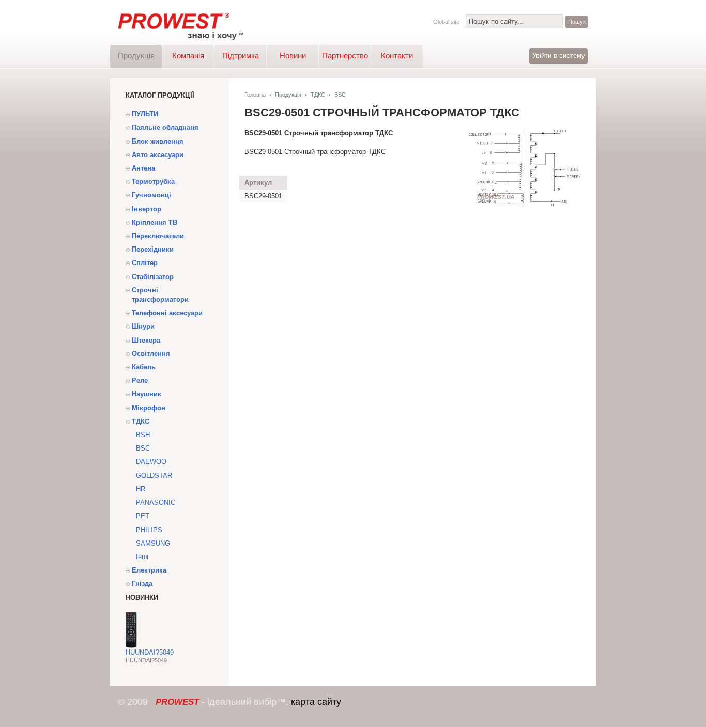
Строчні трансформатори (160, 294)
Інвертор (146, 209)
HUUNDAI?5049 (150, 652)
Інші (142, 557)
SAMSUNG (153, 543)
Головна (255, 94)
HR (140, 489)
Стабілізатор (153, 277)
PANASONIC (155, 502)
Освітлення (151, 354)
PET (142, 516)
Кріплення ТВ (154, 222)
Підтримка (240, 55)
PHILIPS (149, 530)
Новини (293, 55)
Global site (446, 22)
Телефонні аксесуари (167, 313)
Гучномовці (151, 195)
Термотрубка (153, 181)
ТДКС (140, 421)
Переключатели (158, 236)
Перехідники (153, 249)
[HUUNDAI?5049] (131, 645)
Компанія (188, 55)
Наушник (146, 394)
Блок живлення (157, 141)
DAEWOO (151, 462)
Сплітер (145, 263)
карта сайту (316, 702)
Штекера (146, 340)
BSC (143, 448)
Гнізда (142, 583)
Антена (143, 168)
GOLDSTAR (154, 475)
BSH (143, 435)
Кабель (144, 367)
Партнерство (345, 55)
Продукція (136, 55)
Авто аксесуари (157, 155)
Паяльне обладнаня (165, 127)
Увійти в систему (558, 55)
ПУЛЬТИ (145, 114)
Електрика (149, 570)
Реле (140, 380)
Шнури (143, 326)
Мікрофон (148, 408)
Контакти (397, 55)
